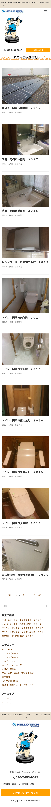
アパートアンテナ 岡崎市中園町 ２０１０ (21, 620)
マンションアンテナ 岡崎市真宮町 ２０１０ (22, 628)
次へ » (40, 594)
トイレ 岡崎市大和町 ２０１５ (21, 369)
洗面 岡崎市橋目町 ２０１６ (20, 210)
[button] (38, 50)
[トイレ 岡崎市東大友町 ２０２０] (25, 415)
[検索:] (25, 606)
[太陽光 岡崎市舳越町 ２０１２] (25, 102)
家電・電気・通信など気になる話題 (18, 673)
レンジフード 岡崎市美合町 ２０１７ (25, 262)
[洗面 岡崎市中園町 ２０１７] (25, 154)
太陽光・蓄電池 (9, 669)
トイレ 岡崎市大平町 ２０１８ (21, 523)
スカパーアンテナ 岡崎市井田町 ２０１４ (21, 624)
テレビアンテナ (9, 661)
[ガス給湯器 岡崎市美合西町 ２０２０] (25, 569)
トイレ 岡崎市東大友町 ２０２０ (22, 420)
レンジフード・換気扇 (12, 665)
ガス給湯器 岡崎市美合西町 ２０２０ (25, 574)
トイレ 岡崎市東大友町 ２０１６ (22, 472)
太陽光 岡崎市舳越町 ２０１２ (21, 108)
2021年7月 (6, 702)
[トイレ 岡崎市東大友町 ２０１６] (25, 466)
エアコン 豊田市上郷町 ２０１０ (18, 635)
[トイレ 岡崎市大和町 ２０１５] (25, 364)
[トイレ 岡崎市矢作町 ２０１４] (25, 312)
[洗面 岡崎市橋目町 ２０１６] (25, 205)
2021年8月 (6, 698)
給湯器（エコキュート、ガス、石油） (19, 684)
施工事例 (18, 112)
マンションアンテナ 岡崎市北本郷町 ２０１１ (23, 631)
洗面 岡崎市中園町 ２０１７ (20, 159)
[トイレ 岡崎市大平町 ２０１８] (25, 518)
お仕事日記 (7, 649)
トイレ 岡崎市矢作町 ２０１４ (21, 317)
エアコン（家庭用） (11, 653)
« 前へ (10, 594)
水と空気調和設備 (10, 680)
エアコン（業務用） (11, 657)
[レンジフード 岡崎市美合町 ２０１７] (25, 257)
